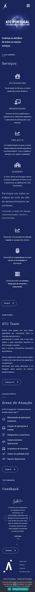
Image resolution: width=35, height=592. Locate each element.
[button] (5, 518)
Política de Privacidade (20, 589)
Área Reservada (24, 571)
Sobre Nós (22, 561)
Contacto (22, 568)
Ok (9, 589)
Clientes (22, 565)
